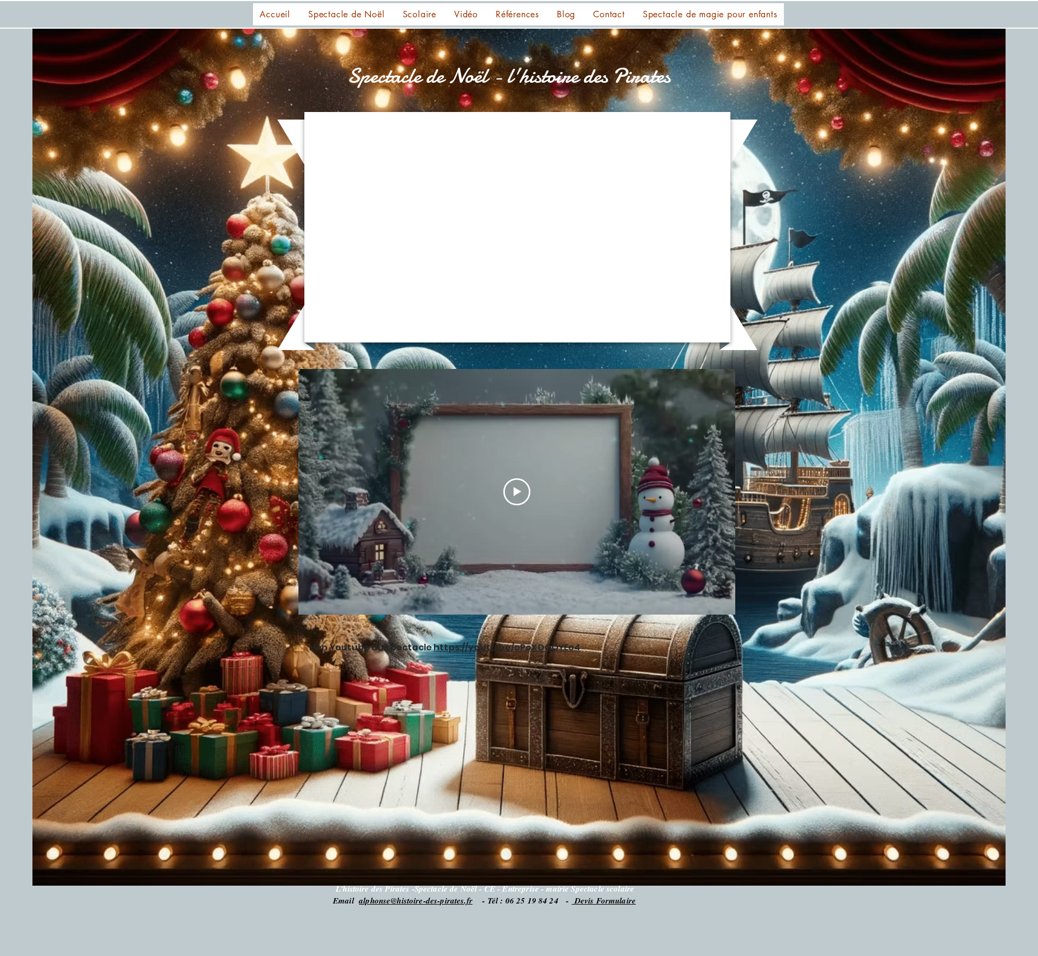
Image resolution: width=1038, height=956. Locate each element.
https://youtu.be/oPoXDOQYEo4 (507, 647)
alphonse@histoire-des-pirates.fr (416, 900)
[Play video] (516, 491)
